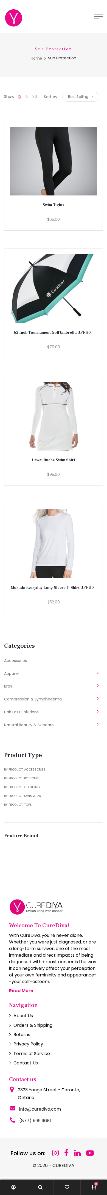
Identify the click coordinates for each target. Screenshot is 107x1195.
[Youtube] (90, 1153)
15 (27, 96)
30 (34, 96)
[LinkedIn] (77, 1153)
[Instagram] (55, 1153)
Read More (21, 990)
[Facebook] (66, 1153)
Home (36, 58)
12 (19, 96)
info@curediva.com (40, 1109)
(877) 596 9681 (35, 1120)
